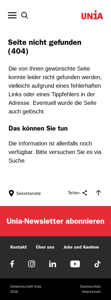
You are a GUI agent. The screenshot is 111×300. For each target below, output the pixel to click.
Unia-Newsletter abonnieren (55, 221)
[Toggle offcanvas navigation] (12, 15)
